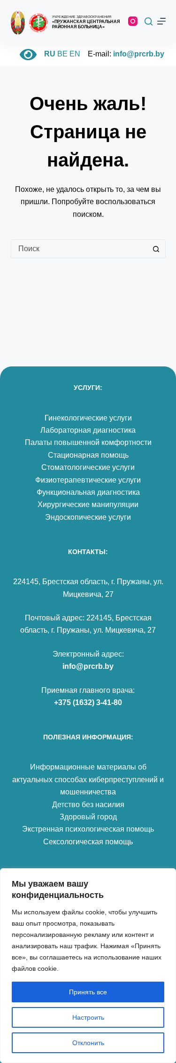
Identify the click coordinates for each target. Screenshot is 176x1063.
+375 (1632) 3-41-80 (88, 702)
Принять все (88, 992)
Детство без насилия (88, 805)
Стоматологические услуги (88, 467)
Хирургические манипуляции (88, 504)
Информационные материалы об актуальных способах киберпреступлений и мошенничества (88, 779)
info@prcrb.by (138, 54)
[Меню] (161, 21)
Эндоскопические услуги (88, 517)
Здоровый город (88, 817)
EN (74, 54)
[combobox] (79, 248)
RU (49, 54)
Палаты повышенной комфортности (88, 442)
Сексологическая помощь (88, 842)
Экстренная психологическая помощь (88, 829)
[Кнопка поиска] (156, 249)
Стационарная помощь (88, 455)
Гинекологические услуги (88, 418)
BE (62, 54)
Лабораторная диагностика (88, 430)
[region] (88, 965)
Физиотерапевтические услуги (88, 480)
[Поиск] (149, 21)
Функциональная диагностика (88, 492)
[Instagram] (133, 21)
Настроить (88, 1017)
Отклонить (88, 1043)
